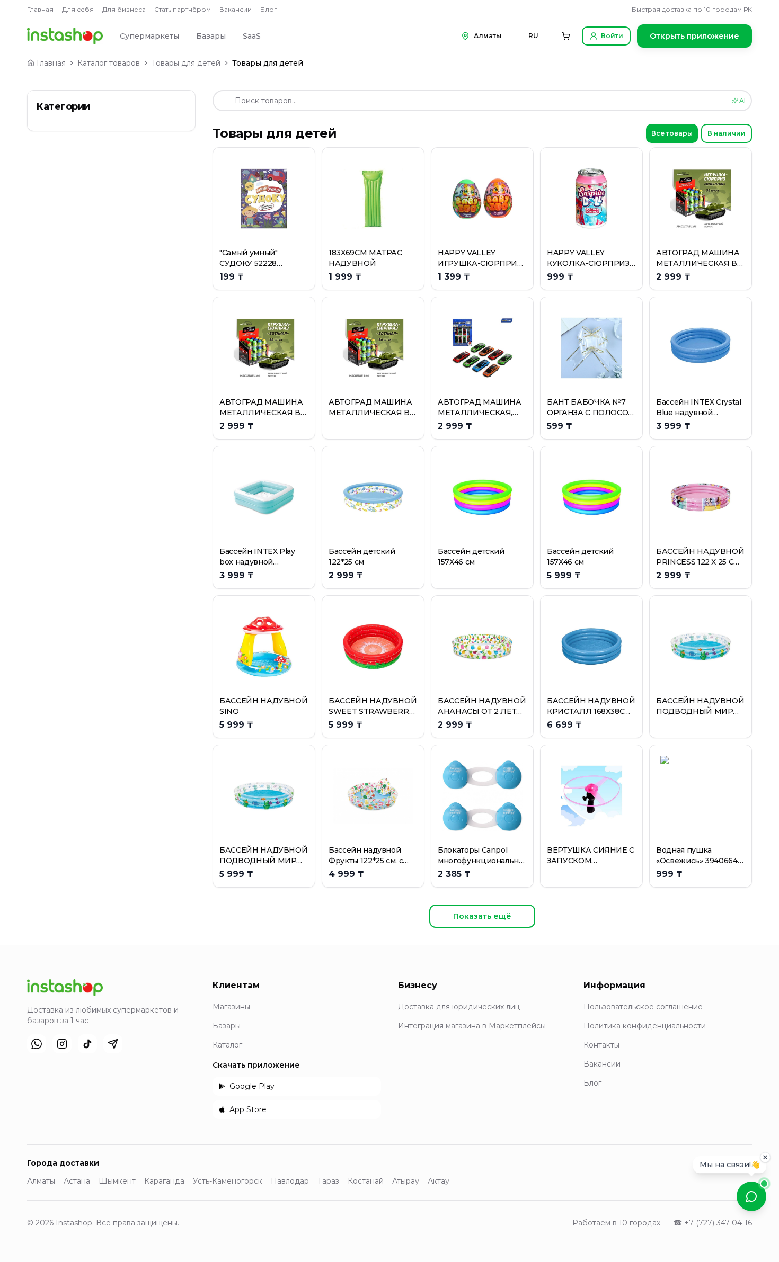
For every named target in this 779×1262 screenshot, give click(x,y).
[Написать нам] (751, 1196)
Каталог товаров (108, 63)
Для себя (78, 9)
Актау (438, 1181)
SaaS (252, 36)
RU (533, 36)
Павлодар (290, 1181)
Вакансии (235, 9)
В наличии (726, 133)
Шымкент (117, 1181)
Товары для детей (186, 63)
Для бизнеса (124, 9)
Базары (211, 36)
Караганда (164, 1181)
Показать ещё (482, 916)
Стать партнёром (182, 9)
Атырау (405, 1181)
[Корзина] (566, 36)
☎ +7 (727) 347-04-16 (712, 1223)
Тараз (328, 1181)
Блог (268, 9)
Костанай (366, 1181)
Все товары (672, 133)
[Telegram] (112, 1043)
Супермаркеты (149, 36)
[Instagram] (62, 1043)
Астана (77, 1181)
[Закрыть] (765, 1157)
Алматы (41, 1181)
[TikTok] (87, 1043)
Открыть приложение (694, 36)
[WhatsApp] (36, 1043)
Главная (40, 9)
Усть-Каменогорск (227, 1181)
